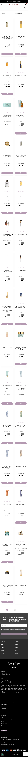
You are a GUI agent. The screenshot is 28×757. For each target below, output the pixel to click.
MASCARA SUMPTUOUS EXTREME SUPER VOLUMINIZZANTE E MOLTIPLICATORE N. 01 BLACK (7, 309)
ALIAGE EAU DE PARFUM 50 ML (21, 195)
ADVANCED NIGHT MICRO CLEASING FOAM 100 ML (21, 584)
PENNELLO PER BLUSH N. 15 (21, 271)
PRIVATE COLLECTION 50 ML (21, 37)
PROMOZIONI (4, 656)
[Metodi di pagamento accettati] (14, 750)
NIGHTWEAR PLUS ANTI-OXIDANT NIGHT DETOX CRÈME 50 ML (7, 546)
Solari (2, 650)
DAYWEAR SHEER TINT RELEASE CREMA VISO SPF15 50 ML (7, 387)
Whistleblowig (4, 728)
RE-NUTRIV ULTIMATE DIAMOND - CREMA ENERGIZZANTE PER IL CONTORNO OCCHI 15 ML (21, 546)
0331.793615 (6, 677)
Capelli (2, 647)
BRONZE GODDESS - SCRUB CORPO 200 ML (7, 505)
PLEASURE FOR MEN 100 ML (7, 195)
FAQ (2, 717)
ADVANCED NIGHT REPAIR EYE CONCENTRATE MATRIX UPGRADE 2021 (7, 236)
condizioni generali (10, 629)
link (6, 691)
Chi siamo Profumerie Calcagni (8, 702)
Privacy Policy (4, 723)
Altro (16, 650)
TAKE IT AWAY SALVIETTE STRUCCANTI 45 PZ (7, 116)
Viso (2, 644)
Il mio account (4, 704)
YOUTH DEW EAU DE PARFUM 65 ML (20, 116)
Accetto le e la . (14, 629)
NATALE (16, 656)
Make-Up (16, 641)
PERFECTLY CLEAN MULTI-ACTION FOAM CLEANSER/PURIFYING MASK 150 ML (7, 467)
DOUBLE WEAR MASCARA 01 (20, 76)
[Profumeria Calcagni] (13, 4)
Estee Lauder (7, 33)
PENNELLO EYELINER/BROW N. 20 (7, 271)
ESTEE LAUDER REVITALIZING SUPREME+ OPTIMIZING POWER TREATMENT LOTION (7, 38)
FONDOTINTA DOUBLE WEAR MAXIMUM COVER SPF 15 (20, 308)
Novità (2, 653)
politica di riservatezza (20, 629)
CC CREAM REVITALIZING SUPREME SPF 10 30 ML (20, 465)
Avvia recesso (4, 730)
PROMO (16, 653)
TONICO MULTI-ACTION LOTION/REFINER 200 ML (20, 426)
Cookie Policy (4, 726)
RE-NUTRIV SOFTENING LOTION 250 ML (21, 156)
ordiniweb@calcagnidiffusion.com (8, 744)
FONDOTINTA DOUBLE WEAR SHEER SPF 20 (7, 346)
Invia (14, 634)
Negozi (2, 706)
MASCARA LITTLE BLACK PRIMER (21, 505)
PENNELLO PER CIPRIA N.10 (21, 234)
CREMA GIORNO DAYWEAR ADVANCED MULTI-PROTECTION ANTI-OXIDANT (20, 348)
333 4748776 (9, 742)
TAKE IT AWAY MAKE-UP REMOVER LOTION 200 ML (7, 426)
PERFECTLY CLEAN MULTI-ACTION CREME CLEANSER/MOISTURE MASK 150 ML (20, 387)
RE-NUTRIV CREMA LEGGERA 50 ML (7, 156)
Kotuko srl (16, 754)
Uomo (16, 647)
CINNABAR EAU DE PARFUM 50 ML (7, 76)
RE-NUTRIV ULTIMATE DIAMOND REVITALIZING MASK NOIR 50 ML (7, 585)
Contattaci (3, 708)
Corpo (16, 644)
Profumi (3, 641)
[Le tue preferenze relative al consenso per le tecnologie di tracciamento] (2, 754)
